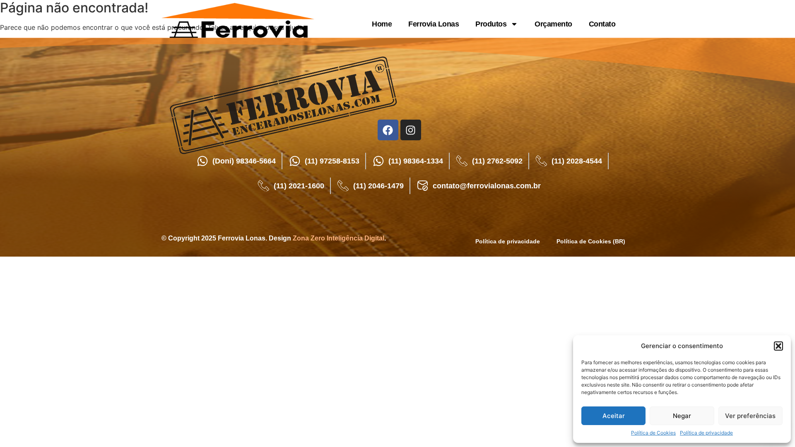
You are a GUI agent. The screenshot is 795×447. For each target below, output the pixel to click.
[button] (778, 346)
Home (382, 24)
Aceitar (613, 416)
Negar (682, 416)
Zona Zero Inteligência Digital (338, 238)
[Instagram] (410, 130)
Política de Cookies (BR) (590, 241)
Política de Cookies (653, 433)
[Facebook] (388, 130)
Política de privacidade (706, 433)
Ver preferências (750, 416)
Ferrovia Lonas (433, 24)
